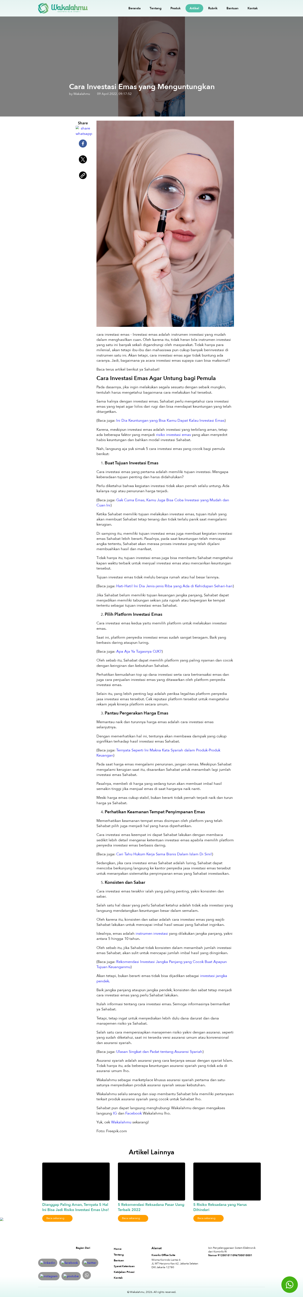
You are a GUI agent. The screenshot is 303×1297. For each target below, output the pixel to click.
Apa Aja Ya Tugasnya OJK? (139, 651)
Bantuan (232, 8)
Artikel (194, 8)
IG (115, 1113)
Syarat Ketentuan (124, 1266)
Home (117, 1249)
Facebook (133, 1113)
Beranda (134, 8)
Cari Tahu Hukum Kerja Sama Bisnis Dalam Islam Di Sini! (164, 854)
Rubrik (212, 8)
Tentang (155, 8)
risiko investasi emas (173, 434)
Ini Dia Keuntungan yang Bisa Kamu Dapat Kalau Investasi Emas (170, 420)
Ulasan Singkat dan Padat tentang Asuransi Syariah (159, 1051)
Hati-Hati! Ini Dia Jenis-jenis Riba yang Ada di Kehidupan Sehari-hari (174, 586)
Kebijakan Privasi (124, 1272)
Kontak (253, 8)
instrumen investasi (152, 933)
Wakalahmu (121, 1122)
